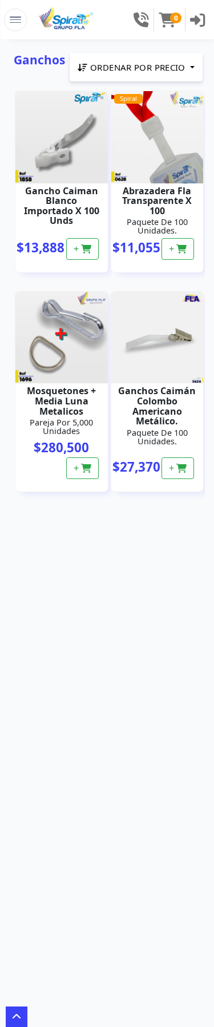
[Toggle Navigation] (15, 20)
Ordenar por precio (138, 67)
